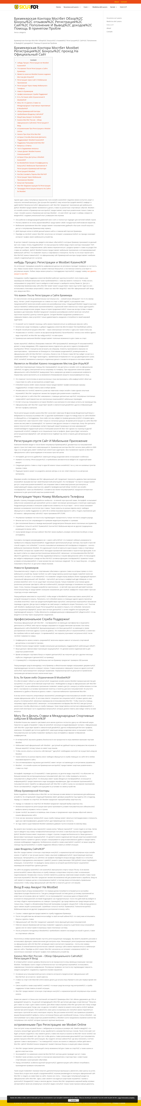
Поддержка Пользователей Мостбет (31, 143)
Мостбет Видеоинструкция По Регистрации (33, 186)
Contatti (124, 2)
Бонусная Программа (25, 183)
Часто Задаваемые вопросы (28, 148)
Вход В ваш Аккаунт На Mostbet (29, 117)
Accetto (73, 1100)
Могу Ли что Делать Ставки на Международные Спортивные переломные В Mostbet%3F (33, 106)
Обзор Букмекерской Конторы (28, 111)
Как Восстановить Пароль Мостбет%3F (32, 174)
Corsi (85, 7)
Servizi (112, 7)
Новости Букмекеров (25, 91)
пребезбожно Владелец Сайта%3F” (30, 114)
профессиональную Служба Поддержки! (32, 94)
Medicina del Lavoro (99, 7)
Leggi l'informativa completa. (126, 1098)
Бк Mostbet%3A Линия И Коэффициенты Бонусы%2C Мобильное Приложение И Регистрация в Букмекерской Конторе (32, 166)
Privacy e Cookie (119, 1103)
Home (58, 7)
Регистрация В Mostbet (26, 171)
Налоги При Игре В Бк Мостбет (29, 134)
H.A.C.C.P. (123, 7)
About (116, 2)
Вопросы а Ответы (24, 146)
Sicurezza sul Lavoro (71, 7)
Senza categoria (20, 32)
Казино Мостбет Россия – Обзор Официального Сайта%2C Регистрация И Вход (33, 123)
